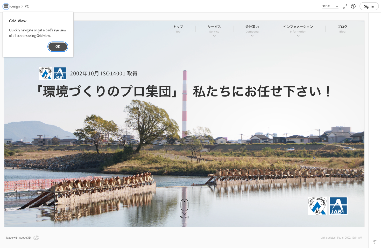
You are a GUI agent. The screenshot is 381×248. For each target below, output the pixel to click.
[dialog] (38, 35)
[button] (12, 6)
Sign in (369, 6)
